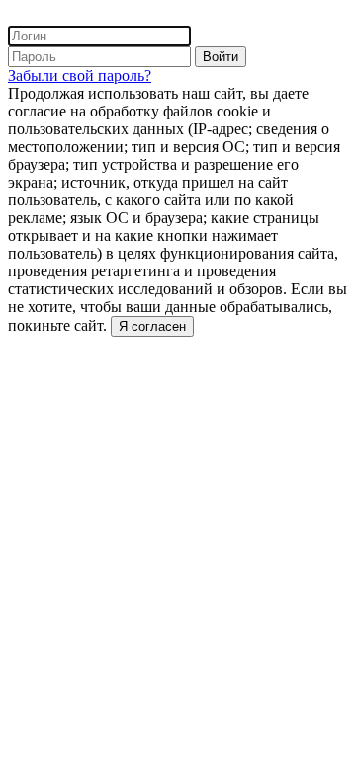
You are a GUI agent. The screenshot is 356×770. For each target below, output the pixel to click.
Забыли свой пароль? (79, 75)
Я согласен (152, 326)
